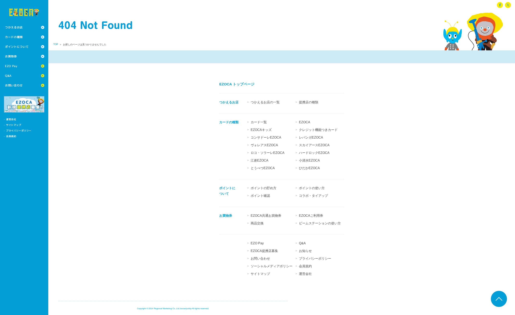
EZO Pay (11, 66)
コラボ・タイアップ (313, 195)
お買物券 (11, 56)
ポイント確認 (260, 195)
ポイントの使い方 (312, 188)
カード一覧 (259, 122)
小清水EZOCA (309, 160)
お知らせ (305, 251)
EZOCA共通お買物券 (266, 215)
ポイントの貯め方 (263, 188)
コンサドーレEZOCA (266, 137)
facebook (500, 5)
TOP (55, 44)
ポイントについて (17, 47)
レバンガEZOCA (311, 137)
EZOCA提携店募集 (264, 251)
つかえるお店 (14, 27)
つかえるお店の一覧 (265, 102)
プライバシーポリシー (18, 130)
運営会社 (11, 119)
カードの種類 (14, 37)
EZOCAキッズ (261, 130)
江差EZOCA (259, 160)
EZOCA (304, 122)
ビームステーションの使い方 (320, 223)
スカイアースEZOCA (314, 145)
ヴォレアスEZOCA (264, 145)
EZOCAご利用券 (311, 215)
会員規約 (11, 136)
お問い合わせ (14, 85)
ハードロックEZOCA (314, 152)
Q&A (8, 76)
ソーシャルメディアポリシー (272, 266)
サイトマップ (13, 125)
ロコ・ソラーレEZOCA (267, 152)
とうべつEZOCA (263, 168)
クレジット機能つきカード (318, 130)
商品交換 (257, 223)
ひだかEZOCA (309, 168)
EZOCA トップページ (236, 84)
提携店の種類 (308, 102)
